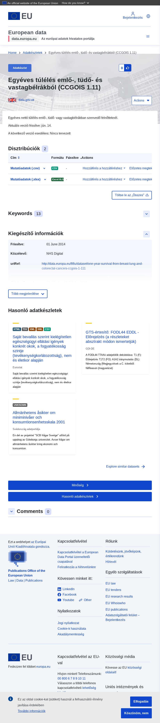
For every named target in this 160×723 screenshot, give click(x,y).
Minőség (78, 485)
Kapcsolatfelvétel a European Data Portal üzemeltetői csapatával (78, 557)
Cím (13, 157)
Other (88, 600)
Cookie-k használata (72, 628)
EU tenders (113, 589)
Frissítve (72, 157)
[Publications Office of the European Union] (30, 558)
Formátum (59, 157)
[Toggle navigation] (147, 36)
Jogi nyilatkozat (68, 623)
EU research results (119, 596)
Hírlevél (111, 561)
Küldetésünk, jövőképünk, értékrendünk (123, 554)
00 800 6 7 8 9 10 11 (72, 678)
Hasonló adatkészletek (77, 496)
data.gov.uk (26, 100)
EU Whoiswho (115, 603)
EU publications (117, 609)
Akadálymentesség (71, 634)
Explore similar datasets (126, 466)
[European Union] (30, 657)
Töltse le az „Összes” (129, 195)
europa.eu (43, 666)
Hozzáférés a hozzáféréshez (102, 168)
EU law (111, 583)
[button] (76, 2)
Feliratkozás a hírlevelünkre (77, 567)
